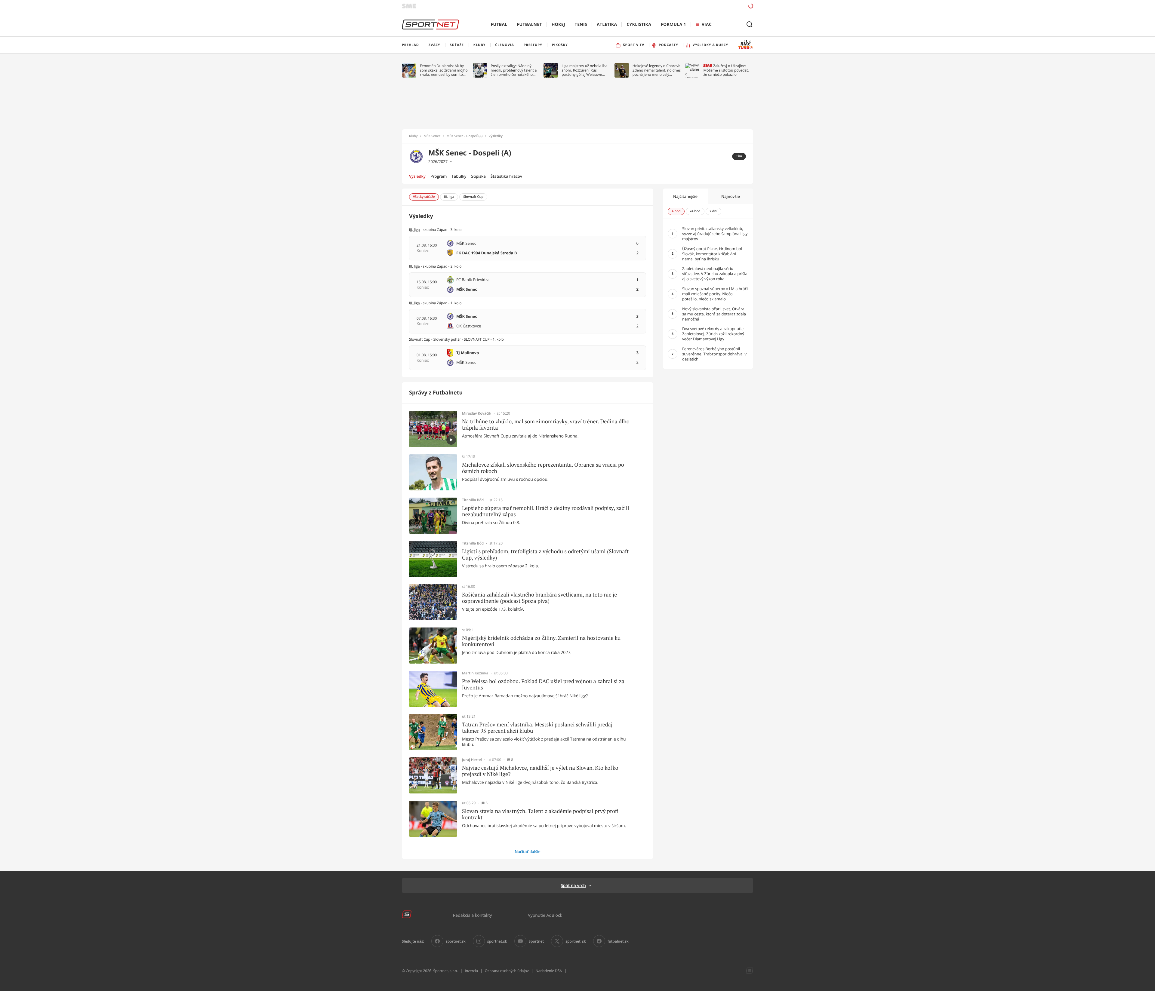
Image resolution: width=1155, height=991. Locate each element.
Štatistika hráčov (506, 176)
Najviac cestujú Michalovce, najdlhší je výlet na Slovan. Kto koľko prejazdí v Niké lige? (540, 771)
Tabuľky (458, 176)
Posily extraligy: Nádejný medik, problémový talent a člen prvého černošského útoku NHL (514, 70)
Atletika (607, 24)
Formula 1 (673, 24)
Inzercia (471, 970)
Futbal (499, 24)
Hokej (558, 24)
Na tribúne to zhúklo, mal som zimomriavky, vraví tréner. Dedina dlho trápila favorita (546, 424)
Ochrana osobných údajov (507, 970)
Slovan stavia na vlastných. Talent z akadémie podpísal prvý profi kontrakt (540, 814)
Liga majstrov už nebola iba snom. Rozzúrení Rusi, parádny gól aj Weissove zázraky (584, 70)
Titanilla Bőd (473, 500)
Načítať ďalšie (528, 851)
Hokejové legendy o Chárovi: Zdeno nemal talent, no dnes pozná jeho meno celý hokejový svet (657, 70)
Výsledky (417, 176)
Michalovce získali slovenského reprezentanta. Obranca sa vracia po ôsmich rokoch (543, 468)
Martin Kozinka (475, 673)
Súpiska (478, 176)
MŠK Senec (432, 136)
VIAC (707, 24)
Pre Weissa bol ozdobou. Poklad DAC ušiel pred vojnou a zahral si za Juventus (543, 684)
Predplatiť (707, 5)
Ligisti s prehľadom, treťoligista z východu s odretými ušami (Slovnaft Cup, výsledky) (545, 554)
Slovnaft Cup (419, 339)
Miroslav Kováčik (476, 413)
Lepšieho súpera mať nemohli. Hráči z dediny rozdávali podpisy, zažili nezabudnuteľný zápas (545, 511)
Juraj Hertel (472, 759)
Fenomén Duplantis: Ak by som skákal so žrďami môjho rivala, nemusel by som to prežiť (444, 70)
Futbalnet (529, 24)
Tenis (581, 24)
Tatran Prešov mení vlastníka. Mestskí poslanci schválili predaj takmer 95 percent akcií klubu (537, 727)
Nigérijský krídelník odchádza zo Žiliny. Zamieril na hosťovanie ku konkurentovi (541, 641)
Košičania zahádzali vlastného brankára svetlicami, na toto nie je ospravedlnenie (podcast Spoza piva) (539, 597)
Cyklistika (639, 24)
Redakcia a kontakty (472, 915)
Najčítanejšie (685, 196)
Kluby (413, 136)
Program (438, 176)
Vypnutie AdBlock (545, 915)
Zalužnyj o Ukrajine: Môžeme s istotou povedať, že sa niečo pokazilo (726, 70)
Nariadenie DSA (549, 970)
